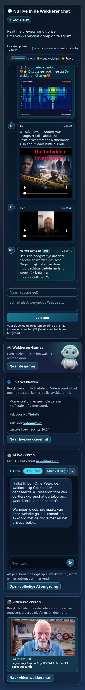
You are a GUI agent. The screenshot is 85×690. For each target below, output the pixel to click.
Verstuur (42, 318)
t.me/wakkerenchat (23, 36)
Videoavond (32, 423)
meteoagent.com (45, 67)
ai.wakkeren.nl (47, 461)
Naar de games (22, 366)
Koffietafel (31, 414)
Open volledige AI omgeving (33, 586)
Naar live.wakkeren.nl (28, 439)
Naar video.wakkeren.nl (30, 677)
